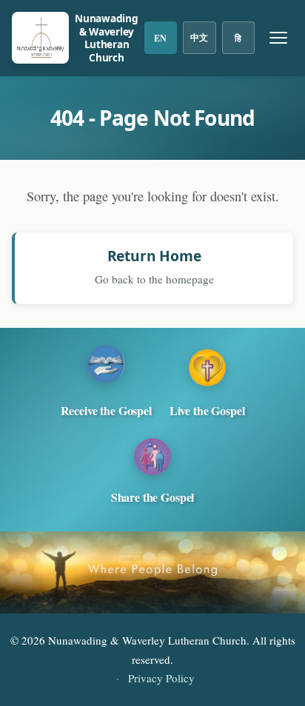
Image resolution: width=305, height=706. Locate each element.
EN (160, 38)
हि (238, 38)
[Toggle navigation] (278, 37)
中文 (199, 37)
